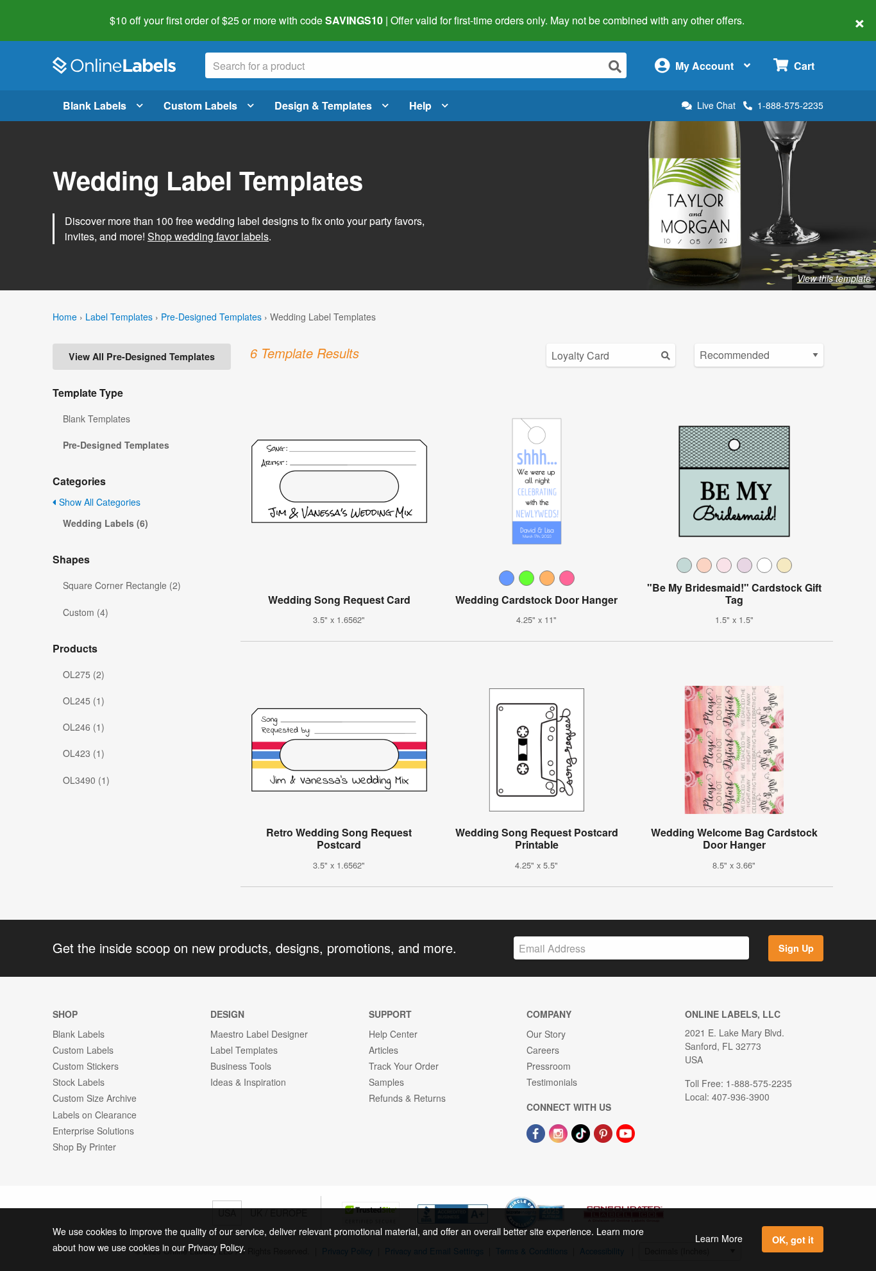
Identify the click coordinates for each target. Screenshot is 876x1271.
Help (420, 105)
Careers (542, 1049)
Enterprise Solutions (93, 1130)
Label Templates (119, 316)
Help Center (393, 1033)
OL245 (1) (84, 700)
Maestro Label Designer (259, 1033)
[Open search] (615, 66)
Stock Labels (79, 1082)
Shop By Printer (84, 1146)
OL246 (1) (84, 726)
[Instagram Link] (559, 1132)
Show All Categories (98, 501)
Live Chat (716, 105)
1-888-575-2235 (790, 105)
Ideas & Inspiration (248, 1082)
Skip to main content (46, 11)
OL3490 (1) (86, 780)
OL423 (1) (84, 753)
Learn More (719, 1238)
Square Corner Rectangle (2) (122, 585)
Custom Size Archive (95, 1098)
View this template (834, 278)
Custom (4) (85, 612)
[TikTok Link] (582, 1132)
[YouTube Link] (625, 1132)
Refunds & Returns (407, 1098)
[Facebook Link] (537, 1132)
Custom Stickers (86, 1065)
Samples (386, 1082)
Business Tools (240, 1065)
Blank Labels (94, 105)
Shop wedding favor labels (208, 236)
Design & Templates (323, 105)
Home (65, 316)
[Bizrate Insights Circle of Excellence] (560, 1198)
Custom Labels (200, 105)
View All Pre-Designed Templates (142, 356)
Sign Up (796, 948)
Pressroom (548, 1065)
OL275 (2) (84, 674)
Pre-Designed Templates (211, 316)
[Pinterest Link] (604, 1132)
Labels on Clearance (95, 1114)
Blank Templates (96, 418)
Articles (383, 1049)
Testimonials (551, 1082)
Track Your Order (404, 1065)
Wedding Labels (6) (105, 523)
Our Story (546, 1033)
